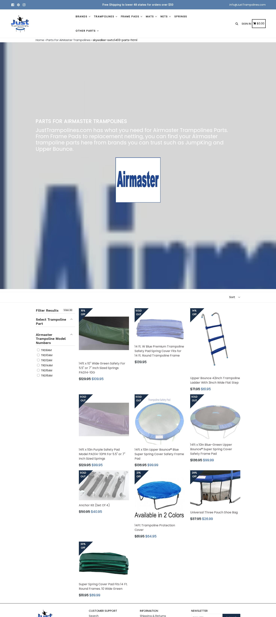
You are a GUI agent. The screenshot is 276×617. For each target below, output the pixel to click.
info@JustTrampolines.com (247, 5)
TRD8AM (46, 350)
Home (40, 40)
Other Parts (86, 31)
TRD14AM (46, 365)
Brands (82, 16)
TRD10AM (46, 355)
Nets (165, 16)
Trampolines (104, 16)
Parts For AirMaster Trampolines (68, 40)
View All (68, 310)
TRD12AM (46, 360)
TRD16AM (46, 375)
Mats (150, 16)
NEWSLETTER (199, 610)
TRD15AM (46, 370)
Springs (180, 16)
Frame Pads (130, 16)
